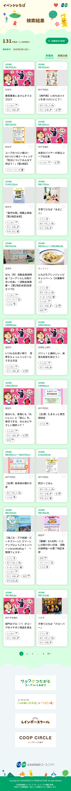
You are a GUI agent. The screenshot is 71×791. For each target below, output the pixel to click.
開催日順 (62, 55)
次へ (49, 653)
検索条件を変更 (58, 40)
